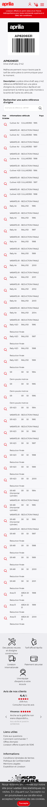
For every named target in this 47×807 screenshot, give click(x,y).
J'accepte (23, 803)
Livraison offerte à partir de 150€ (18, 745)
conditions (27, 15)
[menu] (42, 4)
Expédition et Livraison (14, 767)
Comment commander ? (15, 739)
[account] (30, 4)
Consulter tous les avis (23, 705)
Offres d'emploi (10, 742)
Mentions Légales (11, 764)
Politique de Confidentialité (16, 761)
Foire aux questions (12, 736)
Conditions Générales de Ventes (18, 758)
